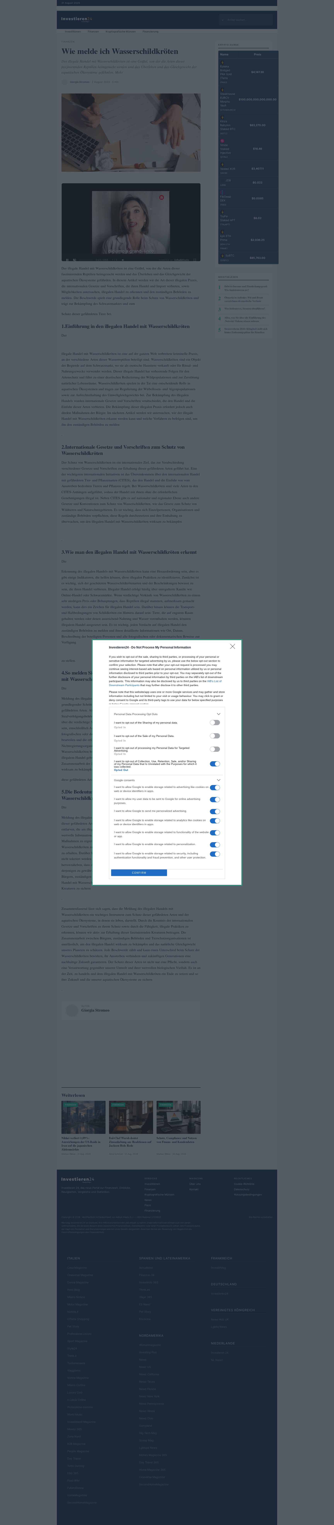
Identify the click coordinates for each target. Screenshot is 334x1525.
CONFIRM (139, 872)
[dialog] (167, 762)
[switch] (215, 722)
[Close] (234, 647)
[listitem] (167, 714)
